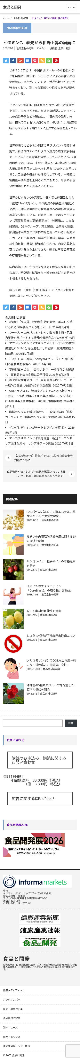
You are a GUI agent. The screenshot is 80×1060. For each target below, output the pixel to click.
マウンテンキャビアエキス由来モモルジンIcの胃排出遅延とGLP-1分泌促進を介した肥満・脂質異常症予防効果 (40, 348)
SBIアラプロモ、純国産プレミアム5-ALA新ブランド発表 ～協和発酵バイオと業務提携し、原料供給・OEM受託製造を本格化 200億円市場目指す (39, 396)
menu (71, 6)
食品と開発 (64, 48)
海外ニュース (10, 1027)
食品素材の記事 (21, 18)
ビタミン (42, 48)
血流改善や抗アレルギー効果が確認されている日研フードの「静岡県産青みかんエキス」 (36, 474)
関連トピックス (11, 1037)
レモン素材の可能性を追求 (44, 611)
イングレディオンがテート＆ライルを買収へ (38, 427)
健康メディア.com (13, 990)
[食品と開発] (12, 7)
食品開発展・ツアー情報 (16, 1046)
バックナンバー (11, 999)
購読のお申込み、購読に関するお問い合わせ (39, 760)
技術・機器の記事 (13, 1009)
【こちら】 (26, 903)
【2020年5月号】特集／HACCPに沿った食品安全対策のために (43, 458)
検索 (70, 723)
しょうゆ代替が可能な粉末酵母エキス (51, 636)
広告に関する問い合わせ (33, 798)
